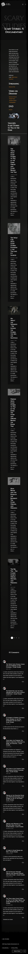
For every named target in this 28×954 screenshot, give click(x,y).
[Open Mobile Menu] (22, 4)
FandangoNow (12, 102)
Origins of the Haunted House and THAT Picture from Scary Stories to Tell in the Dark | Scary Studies (15, 797)
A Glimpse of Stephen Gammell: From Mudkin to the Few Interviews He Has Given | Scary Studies (15, 720)
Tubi (14, 87)
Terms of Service (4, 947)
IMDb (13, 77)
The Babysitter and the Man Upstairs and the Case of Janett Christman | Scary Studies (15, 692)
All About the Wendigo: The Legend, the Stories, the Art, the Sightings (14, 328)
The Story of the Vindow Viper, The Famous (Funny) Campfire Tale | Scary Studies (15, 770)
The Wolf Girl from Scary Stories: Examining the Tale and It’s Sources (14, 246)
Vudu (14, 100)
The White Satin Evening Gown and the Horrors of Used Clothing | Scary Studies (15, 665)
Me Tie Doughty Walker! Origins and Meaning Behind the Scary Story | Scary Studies (15, 873)
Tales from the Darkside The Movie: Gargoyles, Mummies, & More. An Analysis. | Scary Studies (15, 742)
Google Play (11, 98)
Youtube (11, 100)
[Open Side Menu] (25, 4)
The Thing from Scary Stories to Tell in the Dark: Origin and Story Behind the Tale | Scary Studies (15, 901)
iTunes (14, 97)
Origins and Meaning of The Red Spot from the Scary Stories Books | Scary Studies (14, 825)
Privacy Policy (14, 947)
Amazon (10, 87)
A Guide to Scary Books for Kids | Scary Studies (14, 851)
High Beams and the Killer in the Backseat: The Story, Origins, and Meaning (14, 498)
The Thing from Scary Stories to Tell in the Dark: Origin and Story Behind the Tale (14, 160)
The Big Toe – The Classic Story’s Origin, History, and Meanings (14, 577)
